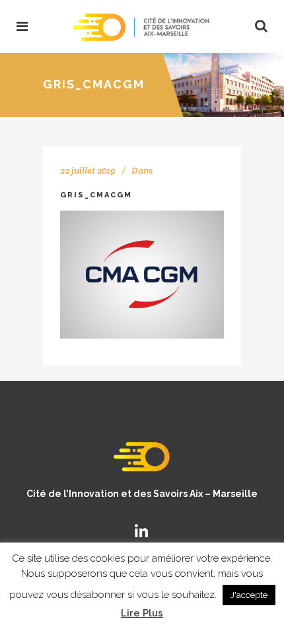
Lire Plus (142, 613)
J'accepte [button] (249, 595)
